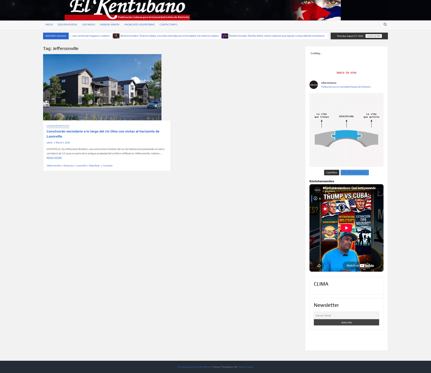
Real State (94, 165)
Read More (54, 157)
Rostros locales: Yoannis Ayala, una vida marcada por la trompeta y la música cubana (137, 35)
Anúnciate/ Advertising (139, 24)
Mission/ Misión (109, 24)
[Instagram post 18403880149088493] (346, 130)
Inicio (49, 24)
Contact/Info (168, 24)
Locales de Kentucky (58, 126)
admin (50, 142)
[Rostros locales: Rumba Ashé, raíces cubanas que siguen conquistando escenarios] (193, 35)
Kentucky (69, 165)
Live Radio (88, 24)
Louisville (81, 165)
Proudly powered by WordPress (194, 366)
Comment (107, 165)
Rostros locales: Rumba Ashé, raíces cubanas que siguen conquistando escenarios (245, 35)
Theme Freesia (245, 366)
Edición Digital (67, 24)
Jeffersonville (54, 165)
